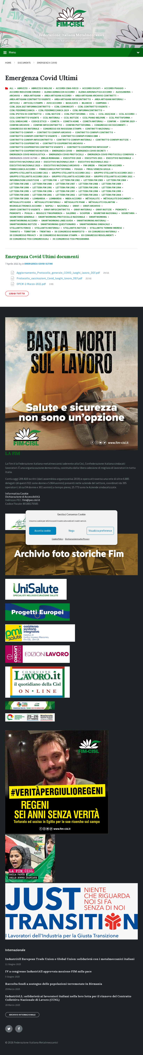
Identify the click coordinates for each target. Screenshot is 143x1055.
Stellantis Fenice (20, 227)
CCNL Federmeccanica (22, 110)
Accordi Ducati (91, 88)
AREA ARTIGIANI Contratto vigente (30, 99)
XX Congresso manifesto (69, 231)
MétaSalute (92, 198)
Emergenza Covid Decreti (91, 150)
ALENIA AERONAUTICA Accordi (95, 91)
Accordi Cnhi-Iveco (67, 88)
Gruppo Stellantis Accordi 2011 (29, 172)
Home (8, 62)
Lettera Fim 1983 (93, 180)
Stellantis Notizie (74, 227)
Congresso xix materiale (24, 128)
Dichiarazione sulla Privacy (77, 539)
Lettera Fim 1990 (19, 187)
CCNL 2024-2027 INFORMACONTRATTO (30, 106)
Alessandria (123, 91)
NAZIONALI (63, 205)
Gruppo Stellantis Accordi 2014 (29, 176)
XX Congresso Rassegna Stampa (58, 235)
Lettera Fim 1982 (70, 180)
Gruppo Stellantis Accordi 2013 (113, 172)
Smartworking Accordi (23, 220)
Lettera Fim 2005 (19, 198)
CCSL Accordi (126, 113)
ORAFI (76, 205)
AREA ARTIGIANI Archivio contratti (95, 95)
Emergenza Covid (47, 62)
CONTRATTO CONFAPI (21, 132)
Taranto (15, 231)
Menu (12, 52)
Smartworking (98, 216)
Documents (24, 62)
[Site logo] (71, 29)
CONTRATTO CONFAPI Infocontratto (31, 139)
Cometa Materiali (93, 121)
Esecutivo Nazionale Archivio (62, 165)
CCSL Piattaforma (119, 117)
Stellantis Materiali (47, 227)
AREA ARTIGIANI (32, 95)
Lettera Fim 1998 (88, 191)
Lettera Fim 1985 (19, 183)
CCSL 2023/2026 (107, 113)
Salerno (71, 213)
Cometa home (71, 121)
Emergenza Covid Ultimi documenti (42, 256)
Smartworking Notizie (23, 224)
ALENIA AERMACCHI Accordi (59, 91)
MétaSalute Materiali (48, 202)
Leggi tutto (17, 293)
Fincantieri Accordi (110, 165)
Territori (30, 231)
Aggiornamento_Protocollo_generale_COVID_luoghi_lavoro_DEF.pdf (58, 272)
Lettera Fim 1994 (111, 187)
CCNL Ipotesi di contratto (26, 113)
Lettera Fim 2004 (111, 194)
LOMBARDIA (55, 198)
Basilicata (72, 102)
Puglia (28, 213)
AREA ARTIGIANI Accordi (58, 95)
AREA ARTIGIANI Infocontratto (72, 99)
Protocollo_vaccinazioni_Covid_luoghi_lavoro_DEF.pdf (50, 278)
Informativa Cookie (16, 493)
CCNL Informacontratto (87, 110)
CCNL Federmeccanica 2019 (53, 110)
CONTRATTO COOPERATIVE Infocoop (87, 147)
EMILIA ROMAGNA (50, 158)
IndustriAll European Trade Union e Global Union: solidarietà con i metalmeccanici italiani (69, 959)
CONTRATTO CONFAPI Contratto (94, 132)
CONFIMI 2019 (127, 121)
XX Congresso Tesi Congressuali (29, 238)
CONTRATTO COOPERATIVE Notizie (29, 150)
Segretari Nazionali (106, 213)
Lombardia (39, 198)
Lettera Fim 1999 (111, 191)
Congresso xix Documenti (109, 125)
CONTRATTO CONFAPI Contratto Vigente (33, 136)
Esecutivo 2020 (72, 158)
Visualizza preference (100, 530)
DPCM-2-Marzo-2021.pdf (31, 284)
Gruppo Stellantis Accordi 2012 (71, 172)
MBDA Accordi (73, 198)
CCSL (92, 113)
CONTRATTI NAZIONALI (97, 128)
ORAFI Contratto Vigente (25, 209)
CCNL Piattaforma (74, 113)
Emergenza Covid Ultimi (38, 263)
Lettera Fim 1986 (42, 183)
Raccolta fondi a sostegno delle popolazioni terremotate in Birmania (53, 984)
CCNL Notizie (52, 113)
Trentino (45, 231)
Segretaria (127, 213)
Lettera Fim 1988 (88, 183)
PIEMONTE (15, 213)
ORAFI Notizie (104, 209)
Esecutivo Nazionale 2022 (93, 161)
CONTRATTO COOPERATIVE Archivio (63, 143)
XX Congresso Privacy (23, 235)
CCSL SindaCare (19, 121)
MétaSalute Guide (20, 202)
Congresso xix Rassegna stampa (62, 128)
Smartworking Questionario (58, 224)
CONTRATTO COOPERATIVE (24, 143)
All (11, 88)
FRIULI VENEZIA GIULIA (98, 169)
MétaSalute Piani (74, 202)
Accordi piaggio (113, 88)
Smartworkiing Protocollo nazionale (61, 216)
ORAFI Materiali (83, 209)
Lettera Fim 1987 (65, 183)
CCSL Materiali (51, 117)
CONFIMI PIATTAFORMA (78, 125)
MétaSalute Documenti (117, 198)
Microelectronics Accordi (26, 205)
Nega (71, 530)
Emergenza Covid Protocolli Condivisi (111, 154)
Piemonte (121, 209)
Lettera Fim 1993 (88, 187)
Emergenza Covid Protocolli (66, 154)
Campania (101, 102)
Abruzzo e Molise (41, 88)
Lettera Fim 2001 (42, 194)
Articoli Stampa (33, 102)
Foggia (78, 169)
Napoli (49, 205)
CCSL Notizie (71, 117)
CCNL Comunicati (64, 106)
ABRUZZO (22, 88)
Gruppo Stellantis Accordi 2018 (71, 176)
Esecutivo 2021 (93, 158)
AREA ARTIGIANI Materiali (109, 99)
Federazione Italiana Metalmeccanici (71, 35)
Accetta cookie (43, 530)
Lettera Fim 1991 (42, 187)
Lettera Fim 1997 (65, 191)
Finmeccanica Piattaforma (55, 169)
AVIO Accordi (54, 102)
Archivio (15, 95)
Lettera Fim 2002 (65, 194)
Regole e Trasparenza (49, 213)
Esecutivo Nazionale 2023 (25, 165)
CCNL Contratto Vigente (92, 106)
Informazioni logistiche (24, 180)
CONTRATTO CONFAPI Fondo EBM (79, 136)
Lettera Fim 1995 (19, 191)
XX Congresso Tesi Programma (71, 238)
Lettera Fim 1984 (116, 180)
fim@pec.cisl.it (31, 500)
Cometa (54, 121)
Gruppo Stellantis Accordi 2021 (113, 176)
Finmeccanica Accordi (22, 169)
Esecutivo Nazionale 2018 (25, 161)
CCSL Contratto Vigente (24, 117)
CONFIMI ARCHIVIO (19, 125)
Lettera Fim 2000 (19, 194)
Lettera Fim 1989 (111, 183)
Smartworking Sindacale (95, 224)
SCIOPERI (85, 213)
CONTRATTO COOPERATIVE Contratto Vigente (36, 147)
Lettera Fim (50, 180)
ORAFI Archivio (91, 205)
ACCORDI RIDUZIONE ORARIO (25, 91)
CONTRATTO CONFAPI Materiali (74, 139)
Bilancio (87, 102)
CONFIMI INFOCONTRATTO (47, 125)
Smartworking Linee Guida (57, 220)
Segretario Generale (22, 216)
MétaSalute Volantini (102, 202)
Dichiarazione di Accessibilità (22, 496)
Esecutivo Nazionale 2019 (59, 161)
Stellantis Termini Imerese (106, 227)
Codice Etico (39, 121)
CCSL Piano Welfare (93, 117)
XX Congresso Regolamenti (97, 235)
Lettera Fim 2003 (88, 194)
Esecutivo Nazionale (118, 158)
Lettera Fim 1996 (42, 191)
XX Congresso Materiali (102, 231)
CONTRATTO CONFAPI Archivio (54, 132)
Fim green (89, 165)
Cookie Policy (57, 539)
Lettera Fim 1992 (65, 187)
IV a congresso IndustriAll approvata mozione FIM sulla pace (48, 971)
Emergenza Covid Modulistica (27, 154)
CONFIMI (111, 121)
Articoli (15, 102)
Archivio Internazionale (22, 1014)
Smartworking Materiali (91, 220)
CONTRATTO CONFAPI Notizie (112, 139)
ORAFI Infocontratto (57, 209)
